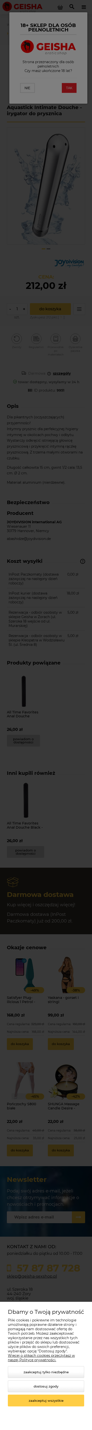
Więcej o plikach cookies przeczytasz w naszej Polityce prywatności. (41, 1357)
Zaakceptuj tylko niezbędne (46, 1372)
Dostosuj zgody (46, 1386)
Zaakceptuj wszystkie (46, 1400)
